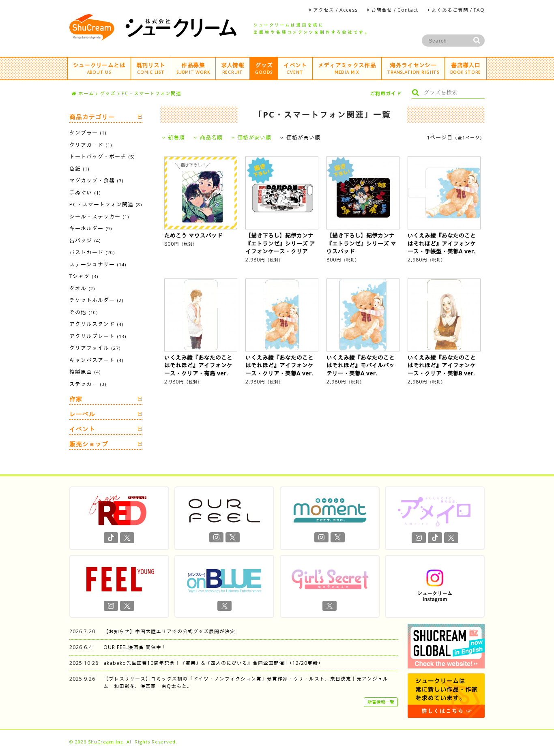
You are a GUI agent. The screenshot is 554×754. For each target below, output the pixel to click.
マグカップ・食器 (96, 180)
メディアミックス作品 (347, 68)
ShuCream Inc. (106, 742)
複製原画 (85, 371)
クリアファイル (94, 347)
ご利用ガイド (386, 93)
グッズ (264, 68)
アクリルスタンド (96, 324)
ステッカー (87, 384)
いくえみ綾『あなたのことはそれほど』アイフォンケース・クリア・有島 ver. (198, 365)
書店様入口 (465, 68)
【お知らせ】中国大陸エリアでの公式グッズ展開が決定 (169, 631)
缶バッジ (85, 240)
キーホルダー (90, 228)
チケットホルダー (96, 300)
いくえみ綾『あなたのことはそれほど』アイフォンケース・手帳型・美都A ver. (442, 243)
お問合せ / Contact (394, 9)
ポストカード (92, 252)
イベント (295, 68)
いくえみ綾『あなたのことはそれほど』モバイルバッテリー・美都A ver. (360, 365)
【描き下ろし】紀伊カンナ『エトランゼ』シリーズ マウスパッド (361, 243)
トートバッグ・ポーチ (102, 156)
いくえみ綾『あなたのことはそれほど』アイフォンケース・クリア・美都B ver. (442, 365)
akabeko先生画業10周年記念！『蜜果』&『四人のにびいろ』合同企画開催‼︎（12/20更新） (213, 663)
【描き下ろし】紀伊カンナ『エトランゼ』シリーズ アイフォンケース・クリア (280, 243)
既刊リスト (150, 68)
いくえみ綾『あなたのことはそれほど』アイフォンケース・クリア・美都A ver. (279, 365)
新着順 (176, 137)
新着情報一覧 (380, 702)
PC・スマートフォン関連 (151, 93)
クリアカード (90, 144)
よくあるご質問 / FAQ (458, 9)
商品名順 (211, 137)
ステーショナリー (97, 264)
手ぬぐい (85, 192)
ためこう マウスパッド (193, 235)
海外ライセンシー (413, 68)
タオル (82, 288)
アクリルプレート (97, 336)
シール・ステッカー (99, 216)
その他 (83, 312)
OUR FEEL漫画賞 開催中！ (135, 647)
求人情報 (232, 68)
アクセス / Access (335, 9)
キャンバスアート (96, 360)
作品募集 (193, 68)
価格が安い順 (254, 137)
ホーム (86, 93)
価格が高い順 (303, 137)
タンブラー (87, 132)
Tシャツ (83, 276)
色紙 (79, 168)
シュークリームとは (99, 68)
